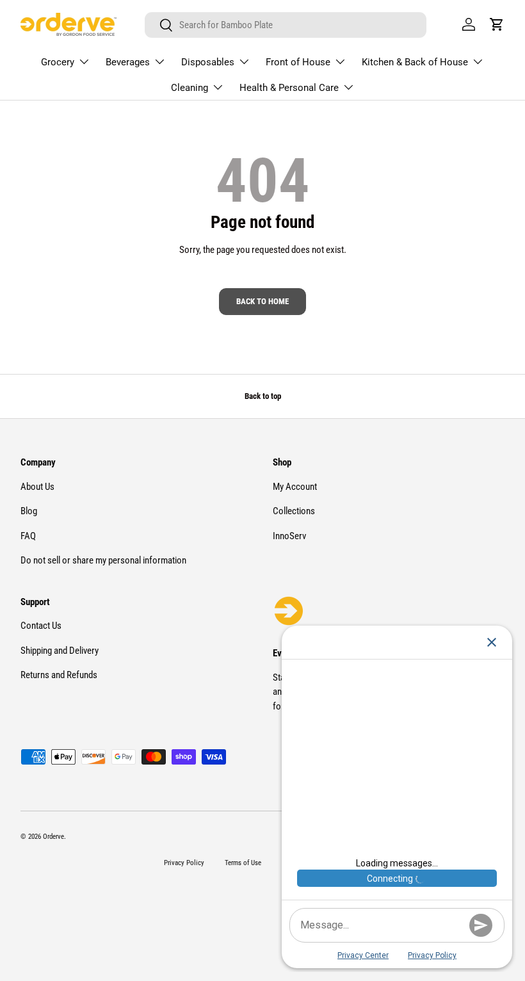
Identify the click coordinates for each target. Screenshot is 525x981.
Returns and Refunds (58, 675)
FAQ (28, 536)
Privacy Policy (184, 863)
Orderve (53, 836)
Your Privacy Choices (464, 932)
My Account (295, 486)
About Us (37, 486)
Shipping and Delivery (59, 650)
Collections (294, 511)
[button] (497, 24)
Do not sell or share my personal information (103, 560)
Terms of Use (243, 863)
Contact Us (40, 625)
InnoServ (289, 536)
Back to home (262, 301)
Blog (28, 511)
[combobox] (285, 25)
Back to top (263, 396)
